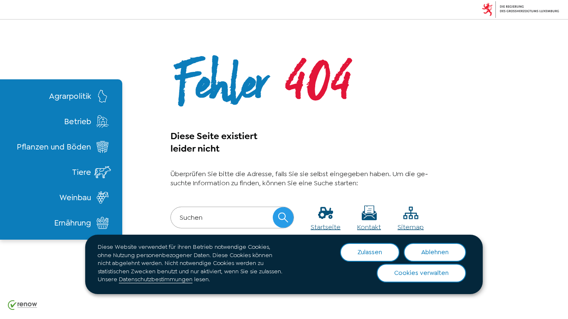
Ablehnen (435, 252)
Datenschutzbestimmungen (156, 279)
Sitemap (411, 226)
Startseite (326, 226)
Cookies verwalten (421, 273)
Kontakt (369, 226)
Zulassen (370, 252)
